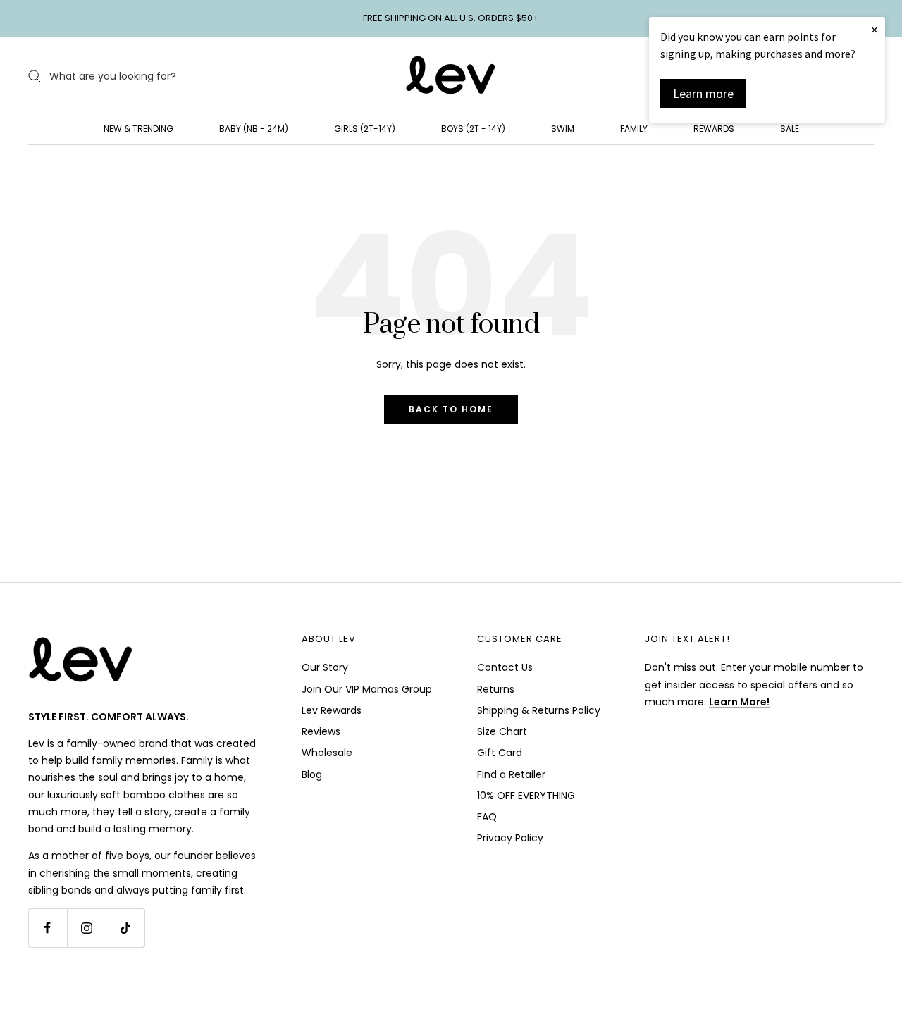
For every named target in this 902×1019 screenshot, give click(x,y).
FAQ (487, 817)
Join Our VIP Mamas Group (367, 689)
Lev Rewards (332, 710)
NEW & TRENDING (138, 129)
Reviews (321, 731)
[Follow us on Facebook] (47, 927)
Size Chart (502, 731)
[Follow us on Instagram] (86, 927)
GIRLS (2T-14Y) (364, 129)
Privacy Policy (510, 838)
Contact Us (505, 667)
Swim (562, 129)
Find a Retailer (511, 774)
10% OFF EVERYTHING (526, 796)
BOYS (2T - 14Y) (473, 129)
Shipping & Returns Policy (538, 710)
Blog (312, 774)
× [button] (874, 29)
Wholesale (327, 753)
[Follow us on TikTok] (125, 927)
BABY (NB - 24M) (253, 129)
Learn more (703, 93)
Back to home (451, 409)
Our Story (325, 667)
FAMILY (634, 129)
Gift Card (499, 753)
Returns (495, 689)
